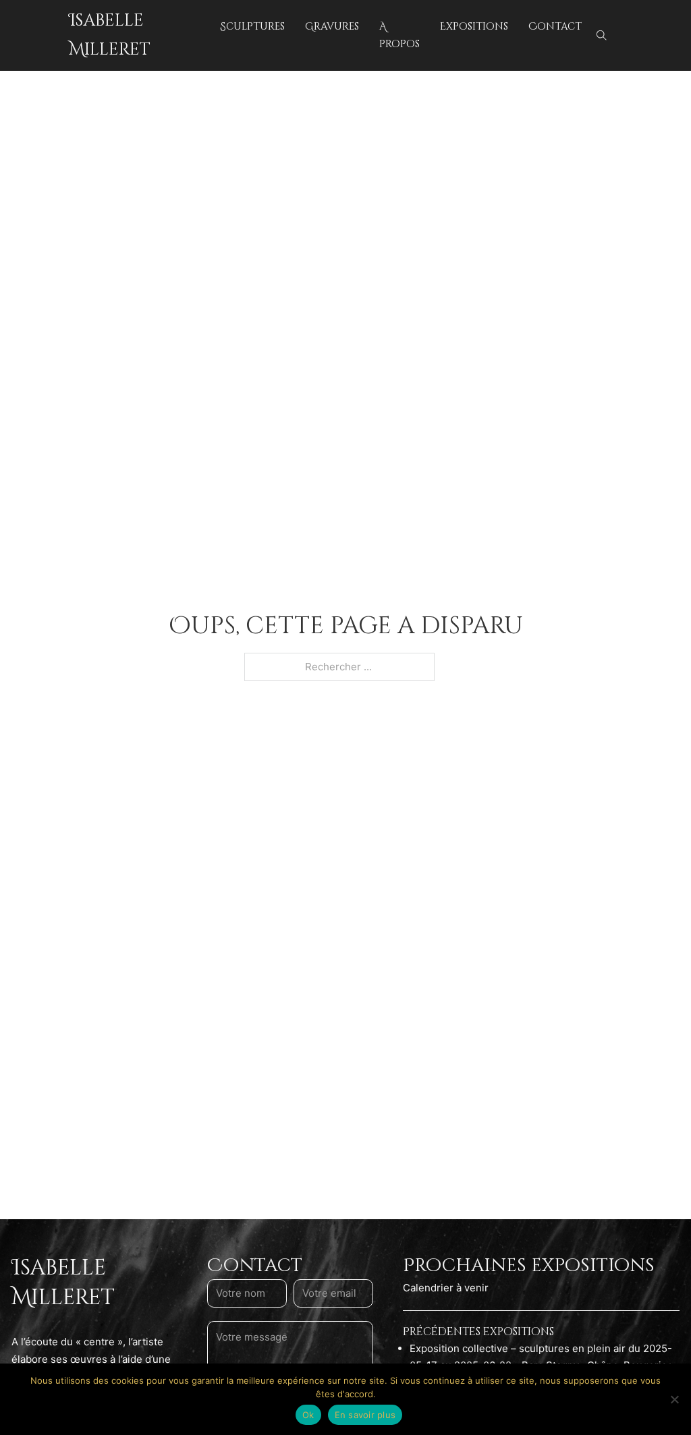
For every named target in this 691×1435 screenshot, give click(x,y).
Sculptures (252, 27)
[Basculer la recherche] (602, 35)
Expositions (474, 27)
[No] (674, 1399)
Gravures (332, 27)
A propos (399, 35)
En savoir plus (365, 1414)
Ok (308, 1414)
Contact (555, 27)
